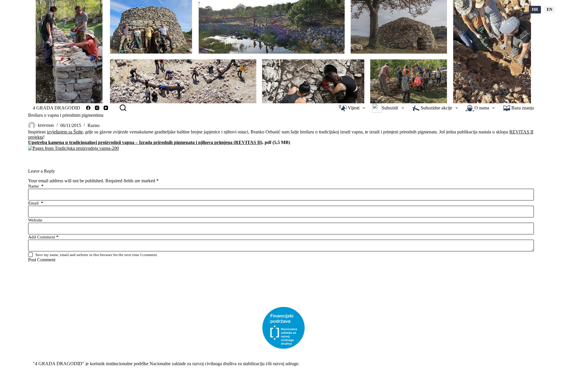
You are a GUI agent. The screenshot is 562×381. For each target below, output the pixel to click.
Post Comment (41, 259)
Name (36, 186)
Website (35, 220)
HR (535, 9)
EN (549, 9)
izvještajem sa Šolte (65, 131)
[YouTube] (106, 108)
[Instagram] (97, 108)
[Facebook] (88, 108)
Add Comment (43, 237)
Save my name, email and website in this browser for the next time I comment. (96, 255)
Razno (94, 125)
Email (35, 203)
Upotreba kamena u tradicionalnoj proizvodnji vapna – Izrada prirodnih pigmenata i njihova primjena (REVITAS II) (145, 142)
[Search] (123, 107)
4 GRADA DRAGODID (56, 107)
